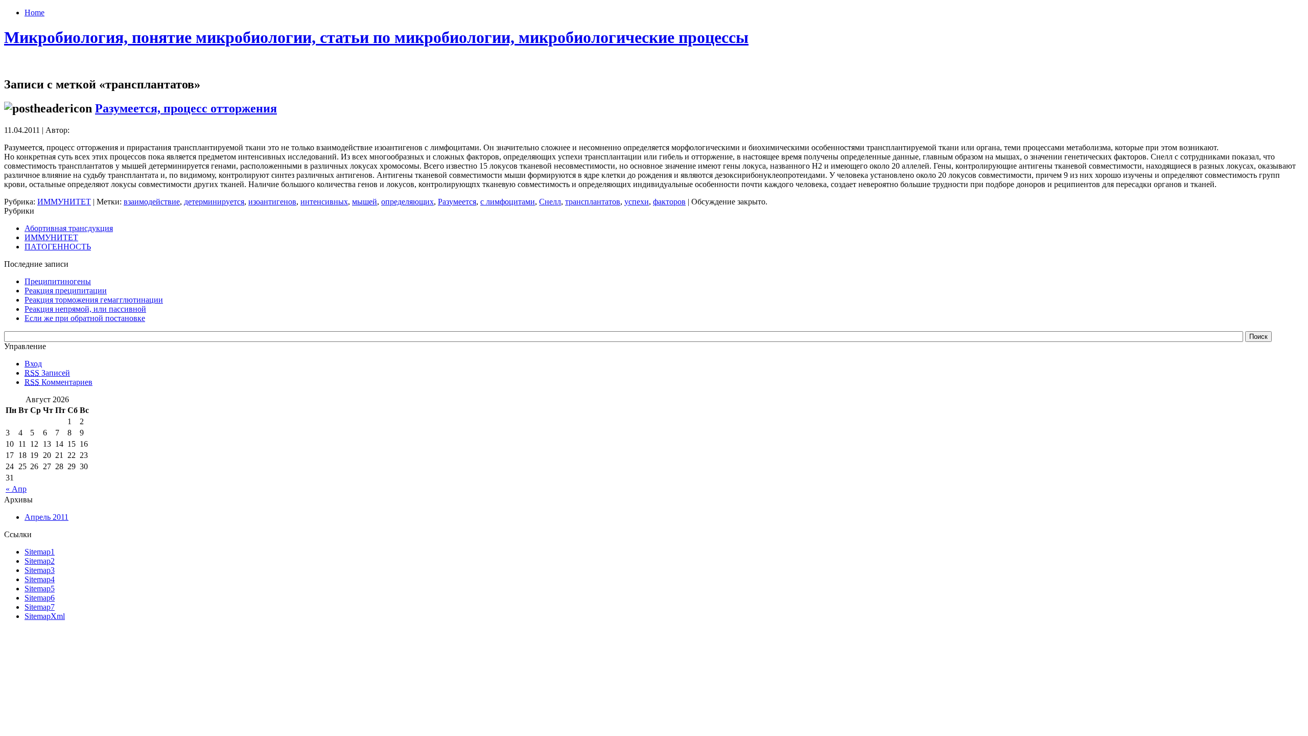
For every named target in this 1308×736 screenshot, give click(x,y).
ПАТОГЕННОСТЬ (58, 246)
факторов (669, 201)
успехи (636, 201)
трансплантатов (592, 201)
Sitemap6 (40, 597)
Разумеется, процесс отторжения (186, 108)
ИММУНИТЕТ (64, 201)
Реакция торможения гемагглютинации (94, 299)
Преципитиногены (58, 281)
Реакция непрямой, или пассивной (85, 309)
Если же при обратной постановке (85, 318)
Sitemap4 (40, 579)
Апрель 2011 (46, 517)
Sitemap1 (40, 551)
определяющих (407, 201)
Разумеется (457, 201)
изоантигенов (272, 201)
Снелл (550, 201)
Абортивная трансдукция (69, 228)
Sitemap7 (40, 607)
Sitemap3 (40, 570)
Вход (33, 363)
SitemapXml (45, 616)
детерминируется (214, 201)
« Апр (16, 489)
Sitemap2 (40, 561)
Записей (47, 373)
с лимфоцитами (507, 201)
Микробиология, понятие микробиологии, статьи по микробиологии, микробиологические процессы (376, 37)
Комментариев (58, 382)
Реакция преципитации (66, 290)
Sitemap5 (40, 588)
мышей (364, 201)
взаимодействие (152, 201)
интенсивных (324, 201)
